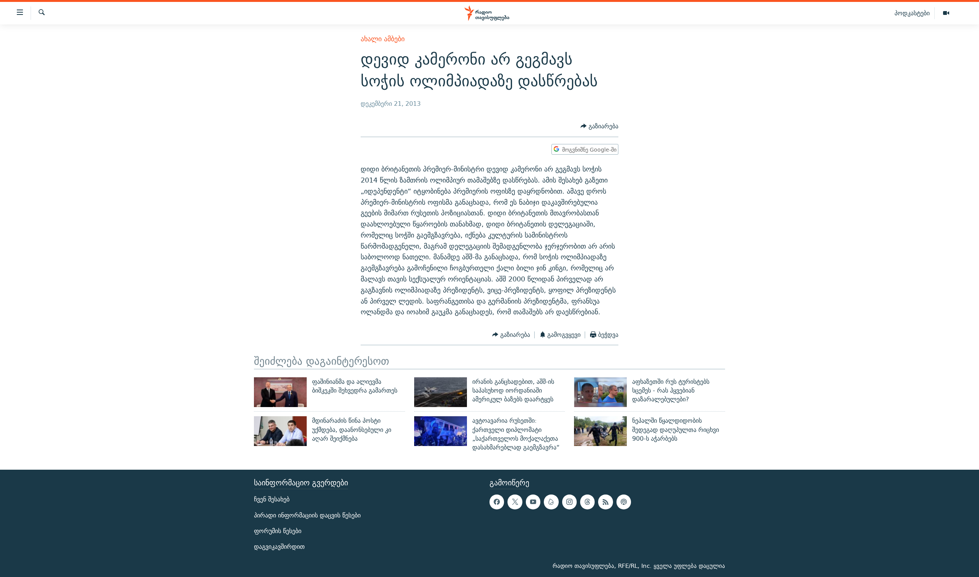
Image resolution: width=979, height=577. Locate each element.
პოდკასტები (912, 13)
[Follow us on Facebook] (497, 502)
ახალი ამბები (383, 39)
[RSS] (605, 502)
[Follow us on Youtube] (533, 502)
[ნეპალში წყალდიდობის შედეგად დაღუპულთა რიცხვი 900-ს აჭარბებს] (600, 431)
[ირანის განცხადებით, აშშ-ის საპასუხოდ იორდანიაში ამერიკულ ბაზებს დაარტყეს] (440, 392)
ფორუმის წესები (277, 530)
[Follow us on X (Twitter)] (514, 502)
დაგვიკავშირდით (279, 546)
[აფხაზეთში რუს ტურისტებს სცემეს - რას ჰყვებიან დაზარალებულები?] (600, 392)
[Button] (599, 126)
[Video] (946, 13)
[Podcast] (623, 502)
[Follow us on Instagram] (569, 502)
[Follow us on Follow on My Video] (551, 502)
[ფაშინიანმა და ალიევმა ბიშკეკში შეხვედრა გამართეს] (280, 392)
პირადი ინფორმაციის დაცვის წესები (307, 515)
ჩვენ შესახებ (271, 499)
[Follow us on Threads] (587, 502)
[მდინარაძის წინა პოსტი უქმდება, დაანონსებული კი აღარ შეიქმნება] (280, 431)
